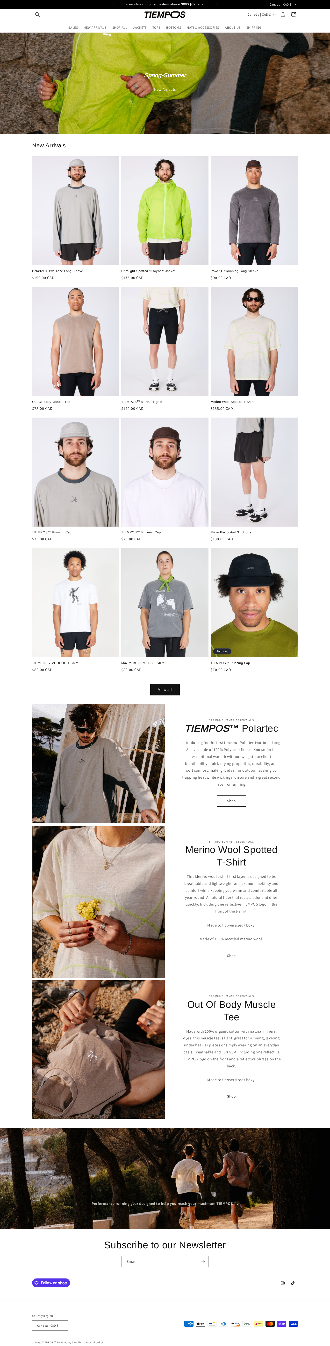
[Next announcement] (216, 4)
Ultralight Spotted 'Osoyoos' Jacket (148, 271)
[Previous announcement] (113, 4)
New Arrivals (165, 89)
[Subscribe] (203, 1261)
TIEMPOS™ (49, 1342)
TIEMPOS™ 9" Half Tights (141, 402)
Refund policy (94, 1342)
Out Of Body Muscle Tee (51, 402)
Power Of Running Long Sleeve (234, 271)
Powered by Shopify (69, 1342)
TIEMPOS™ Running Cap (52, 532)
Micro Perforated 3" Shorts (231, 532)
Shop (231, 800)
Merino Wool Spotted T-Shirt (232, 402)
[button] (37, 14)
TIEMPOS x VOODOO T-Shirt (55, 663)
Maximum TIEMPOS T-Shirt (142, 663)
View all (165, 689)
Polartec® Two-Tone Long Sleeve (57, 271)
